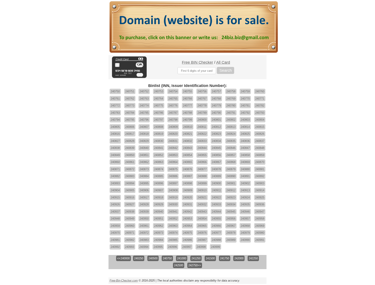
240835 (230, 141)
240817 (129, 133)
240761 (115, 98)
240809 (173, 126)
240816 (115, 133)
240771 (259, 98)
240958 (259, 218)
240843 (187, 148)
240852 (158, 155)
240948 (115, 218)
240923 (230, 197)
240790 (216, 112)
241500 (210, 258)
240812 (216, 126)
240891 (245, 176)
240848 (259, 148)
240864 (173, 162)
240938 (129, 211)
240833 (202, 141)
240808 (158, 126)
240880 (245, 169)
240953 (187, 218)
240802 (230, 119)
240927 (129, 204)
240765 (173, 98)
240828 (129, 141)
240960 (129, 225)
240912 (230, 190)
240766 (187, 98)
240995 (158, 246)
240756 (202, 91)
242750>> (194, 265)
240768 (216, 98)
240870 (259, 162)
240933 (216, 204)
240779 (216, 105)
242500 (178, 265)
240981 (115, 240)
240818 (144, 133)
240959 (115, 225)
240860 (115, 162)
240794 (115, 119)
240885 (158, 176)
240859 (259, 155)
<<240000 (123, 258)
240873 (144, 169)
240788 (187, 112)
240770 (245, 98)
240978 (230, 232)
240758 (230, 91)
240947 (259, 211)
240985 (173, 240)
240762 (129, 98)
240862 (144, 162)
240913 (245, 190)
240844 (202, 148)
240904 (115, 190)
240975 (187, 232)
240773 (129, 105)
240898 (187, 183)
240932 (202, 204)
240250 (138, 258)
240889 (216, 176)
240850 (129, 155)
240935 (245, 204)
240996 (172, 246)
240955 (216, 218)
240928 (144, 204)
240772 (115, 105)
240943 (202, 211)
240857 (230, 155)
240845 (216, 148)
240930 (173, 204)
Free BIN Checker (197, 62)
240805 (115, 126)
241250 (196, 258)
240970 (115, 232)
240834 (216, 141)
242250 (253, 258)
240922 (216, 197)
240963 (173, 225)
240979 (245, 232)
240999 (215, 246)
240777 (187, 105)
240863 (158, 162)
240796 (144, 119)
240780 (230, 105)
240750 (115, 91)
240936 (259, 204)
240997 (186, 246)
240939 (144, 211)
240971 (129, 232)
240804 (259, 119)
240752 (144, 91)
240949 (129, 218)
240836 (245, 141)
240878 (216, 169)
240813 (230, 126)
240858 (245, 155)
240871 (115, 169)
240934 (230, 204)
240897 (173, 183)
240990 (245, 240)
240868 (230, 162)
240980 (259, 232)
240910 (202, 190)
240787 (173, 112)
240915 (115, 197)
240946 (245, 211)
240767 (202, 98)
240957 (245, 218)
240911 (216, 190)
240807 (144, 126)
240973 (158, 232)
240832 (187, 141)
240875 (173, 169)
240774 (144, 105)
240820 (173, 133)
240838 (115, 148)
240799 (187, 119)
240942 (187, 211)
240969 (259, 225)
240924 (245, 197)
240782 (259, 105)
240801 (216, 119)
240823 (216, 133)
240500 (153, 258)
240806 (129, 126)
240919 (173, 197)
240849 (115, 155)
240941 (173, 211)
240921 (202, 197)
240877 (202, 169)
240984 (158, 240)
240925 (259, 197)
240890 (230, 176)
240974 (173, 232)
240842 (173, 148)
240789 (202, 112)
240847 (245, 148)
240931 (187, 204)
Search (225, 70)
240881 (259, 169)
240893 (115, 183)
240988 (216, 240)
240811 (201, 126)
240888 (202, 176)
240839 (129, 148)
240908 (173, 190)
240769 (230, 98)
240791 (230, 112)
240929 (158, 204)
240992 (115, 246)
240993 (129, 246)
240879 (230, 169)
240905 (129, 190)
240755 (187, 91)
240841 (158, 148)
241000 (181, 258)
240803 (245, 119)
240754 (173, 91)
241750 (224, 258)
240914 (259, 190)
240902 (245, 183)
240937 (115, 211)
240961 (144, 225)
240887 (187, 176)
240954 (202, 218)
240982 (129, 240)
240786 (158, 112)
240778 (202, 105)
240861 (129, 162)
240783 (115, 112)
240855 (202, 155)
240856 (216, 155)
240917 (144, 197)
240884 (144, 176)
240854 (187, 155)
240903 (259, 183)
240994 (143, 246)
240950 (144, 218)
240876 (187, 169)
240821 (187, 133)
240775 (158, 105)
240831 (173, 141)
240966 (216, 225)
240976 (202, 232)
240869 (245, 162)
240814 (245, 126)
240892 (259, 176)
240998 (201, 246)
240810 (187, 126)
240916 (129, 197)
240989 (230, 240)
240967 (230, 225)
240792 (245, 112)
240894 (129, 183)
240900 (216, 183)
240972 (144, 232)
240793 (259, 112)
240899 (202, 183)
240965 (202, 225)
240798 (173, 119)
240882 (115, 176)
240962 (158, 225)
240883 (129, 176)
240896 (158, 183)
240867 (216, 162)
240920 (187, 197)
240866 (202, 162)
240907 (158, 190)
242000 (238, 258)
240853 (173, 155)
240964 (187, 225)
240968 (245, 225)
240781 (245, 105)
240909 (187, 190)
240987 (202, 240)
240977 (216, 232)
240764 (158, 98)
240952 (173, 218)
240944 (216, 211)
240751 (129, 91)
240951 (158, 218)
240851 (144, 155)
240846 (230, 148)
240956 (230, 218)
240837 (259, 141)
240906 (144, 190)
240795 (129, 119)
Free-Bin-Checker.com (124, 280)
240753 (158, 91)
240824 (230, 133)
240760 (259, 91)
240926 (115, 204)
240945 (230, 211)
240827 (115, 141)
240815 (259, 126)
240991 (259, 240)
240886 (173, 176)
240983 (144, 240)
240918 (158, 197)
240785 (144, 112)
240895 (144, 183)
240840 (144, 148)
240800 (202, 119)
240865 (187, 162)
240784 (129, 112)
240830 (158, 141)
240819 (158, 133)
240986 (187, 240)
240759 (245, 91)
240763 (144, 98)
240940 (158, 211)
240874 (158, 169)
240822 (202, 133)
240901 (230, 183)
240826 (259, 133)
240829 (144, 141)
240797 (158, 119)
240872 (129, 169)
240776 (173, 105)
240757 (216, 91)
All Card (223, 62)
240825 (245, 133)
